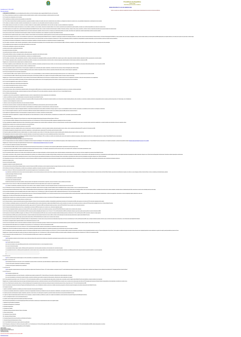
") (6, 261)
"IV (6, 185)
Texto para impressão (4, 11)
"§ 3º (6, 257)
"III (6, 171)
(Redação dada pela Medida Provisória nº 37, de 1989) (139, 140)
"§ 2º (6, 242)
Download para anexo (4, 335)
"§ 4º (6, 273)
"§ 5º (7, 238)
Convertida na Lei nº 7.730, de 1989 (7, 9)
